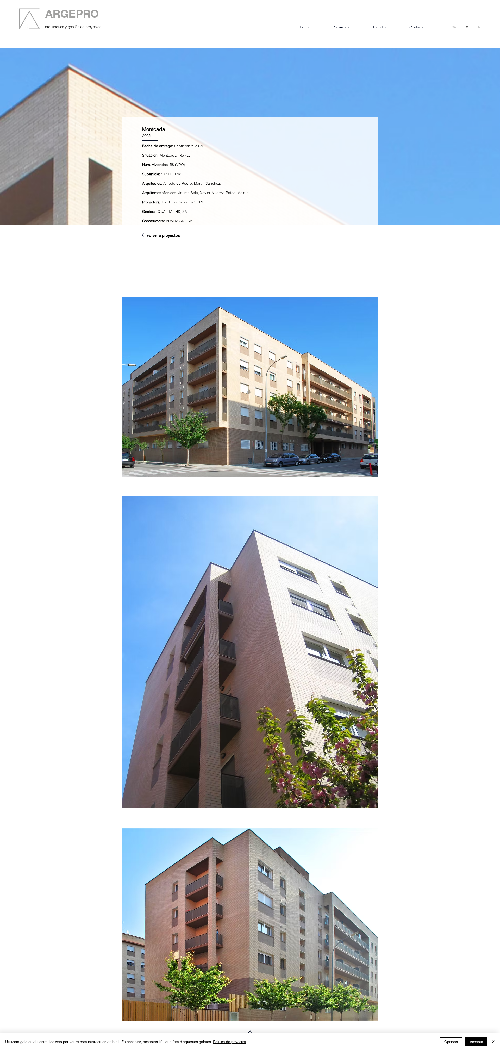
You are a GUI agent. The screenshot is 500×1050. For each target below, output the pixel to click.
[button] (250, 387)
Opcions (451, 1041)
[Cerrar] (494, 1041)
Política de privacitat (229, 1041)
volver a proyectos (163, 235)
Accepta (476, 1041)
